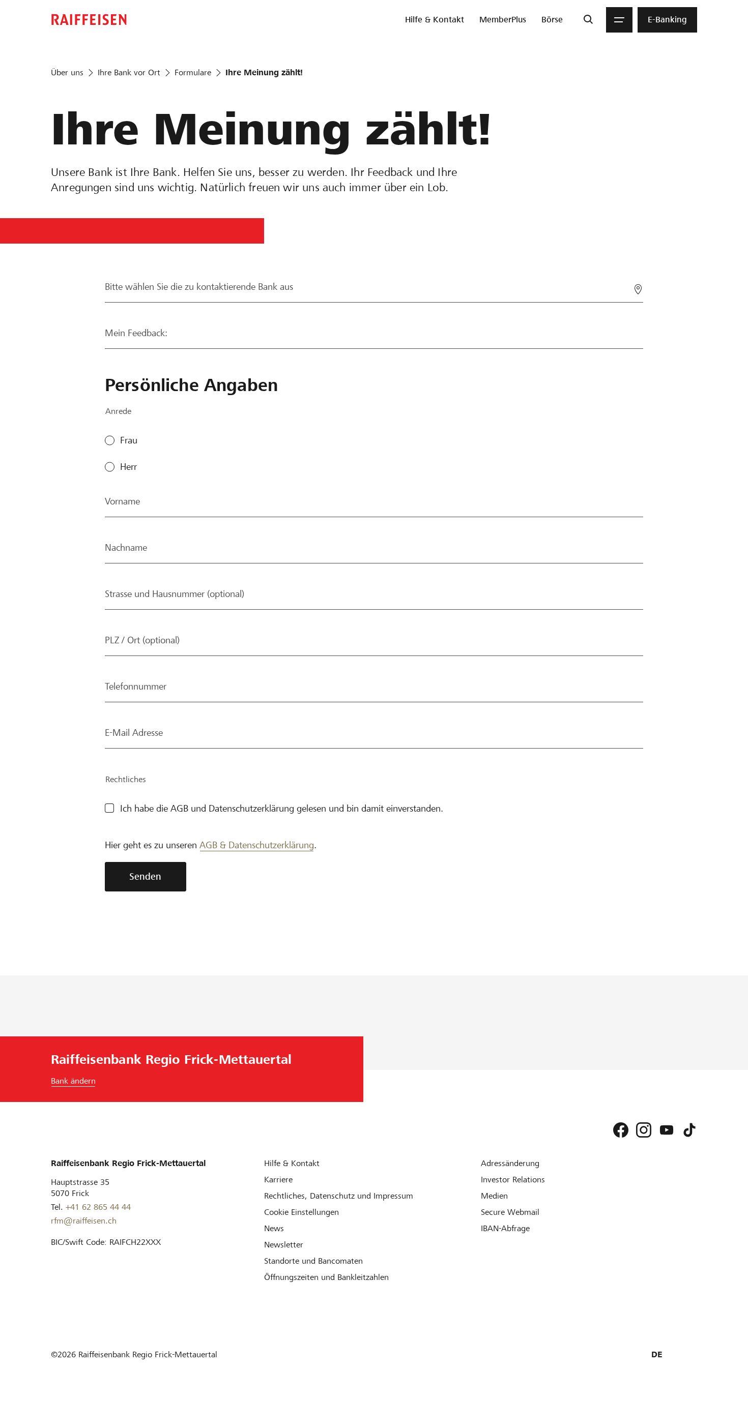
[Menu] (619, 20)
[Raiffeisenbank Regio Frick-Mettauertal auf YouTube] (666, 1130)
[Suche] (588, 20)
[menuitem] (434, 20)
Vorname (122, 501)
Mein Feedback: (136, 332)
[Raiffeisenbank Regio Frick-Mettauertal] (89, 19)
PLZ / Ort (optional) (142, 640)
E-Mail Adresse (134, 732)
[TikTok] (689, 1130)
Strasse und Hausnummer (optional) (174, 593)
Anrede (118, 411)
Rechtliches (125, 779)
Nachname (126, 547)
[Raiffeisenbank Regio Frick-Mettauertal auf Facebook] (620, 1130)
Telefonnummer (135, 686)
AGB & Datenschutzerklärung (256, 845)
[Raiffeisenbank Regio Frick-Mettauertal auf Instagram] (643, 1130)
